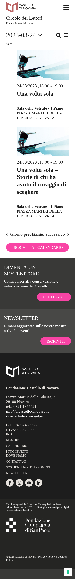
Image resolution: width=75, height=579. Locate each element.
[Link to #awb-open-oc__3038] (66, 7)
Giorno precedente (26, 234)
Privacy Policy (46, 556)
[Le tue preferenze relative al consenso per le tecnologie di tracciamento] (68, 572)
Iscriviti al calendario (37, 247)
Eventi (9, 23)
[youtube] (29, 483)
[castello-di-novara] (21, 4)
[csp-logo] (28, 517)
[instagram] (19, 483)
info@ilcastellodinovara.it (27, 411)
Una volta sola (35, 93)
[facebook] (10, 483)
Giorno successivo (48, 234)
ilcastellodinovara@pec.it (27, 416)
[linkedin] (38, 483)
